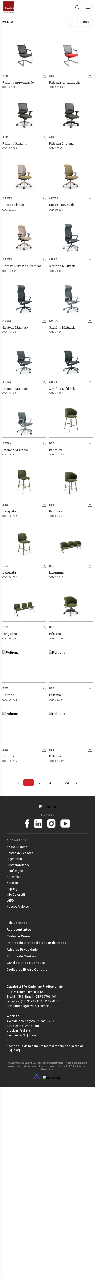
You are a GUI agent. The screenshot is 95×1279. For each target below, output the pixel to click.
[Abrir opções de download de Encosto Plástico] (43, 198)
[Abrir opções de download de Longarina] (89, 565)
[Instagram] (51, 823)
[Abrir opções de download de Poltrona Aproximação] (43, 75)
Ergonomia (14, 859)
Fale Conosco (17, 923)
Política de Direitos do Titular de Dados (36, 943)
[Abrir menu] (88, 7)
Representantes (19, 929)
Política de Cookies (21, 956)
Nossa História (17, 847)
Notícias (12, 883)
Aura (53, 259)
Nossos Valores (18, 906)
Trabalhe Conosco (21, 936)
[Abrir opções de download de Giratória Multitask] (89, 259)
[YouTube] (65, 823)
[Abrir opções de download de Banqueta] (89, 443)
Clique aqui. (15, 1050)
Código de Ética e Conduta (27, 969)
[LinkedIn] (38, 823)
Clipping (12, 889)
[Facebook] (27, 823)
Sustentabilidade (18, 865)
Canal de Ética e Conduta (26, 963)
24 (67, 783)
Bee (51, 443)
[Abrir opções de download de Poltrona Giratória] (43, 137)
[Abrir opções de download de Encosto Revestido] (89, 198)
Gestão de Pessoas (20, 853)
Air (5, 76)
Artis (7, 198)
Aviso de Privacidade (22, 949)
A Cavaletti (14, 877)
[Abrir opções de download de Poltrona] (89, 626)
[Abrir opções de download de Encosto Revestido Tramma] (43, 259)
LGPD (10, 900)
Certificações (15, 871)
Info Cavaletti (16, 894)
